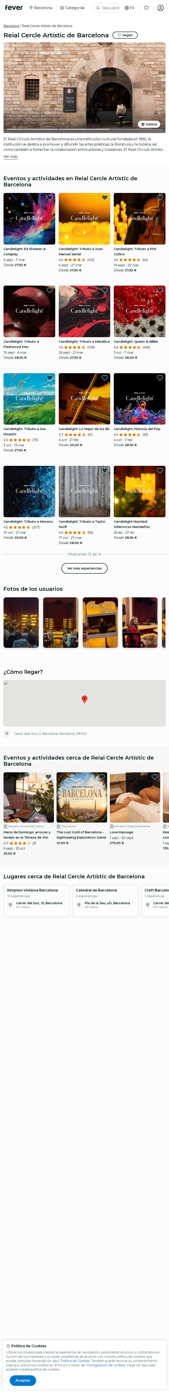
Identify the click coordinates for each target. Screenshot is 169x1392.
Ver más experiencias (84, 568)
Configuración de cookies (105, 1365)
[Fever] (14, 7)
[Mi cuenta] (161, 8)
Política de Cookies (75, 1361)
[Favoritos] (146, 8)
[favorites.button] (50, 197)
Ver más (10, 157)
